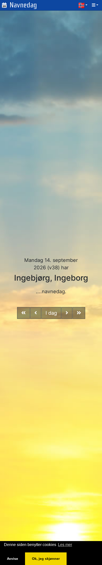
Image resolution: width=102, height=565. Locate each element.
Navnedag (23, 5)
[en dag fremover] (66, 313)
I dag (51, 313)
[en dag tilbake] (35, 313)
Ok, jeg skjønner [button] (46, 559)
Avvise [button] (12, 559)
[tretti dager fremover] (79, 313)
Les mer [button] (65, 545)
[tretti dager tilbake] (23, 313)
